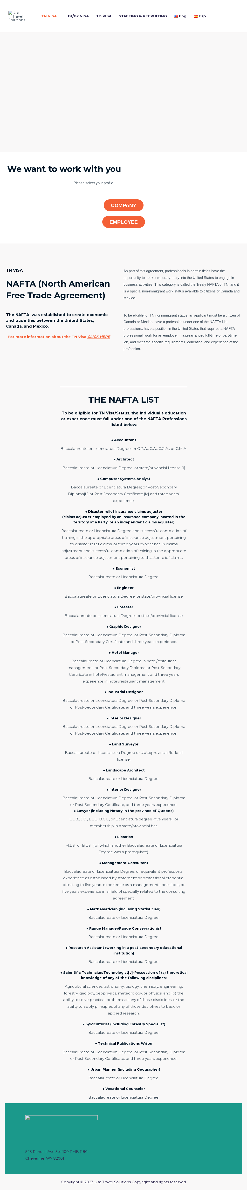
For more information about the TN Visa (59, 336)
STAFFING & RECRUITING (143, 16)
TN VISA (49, 16)
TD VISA (103, 16)
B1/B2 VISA (78, 16)
